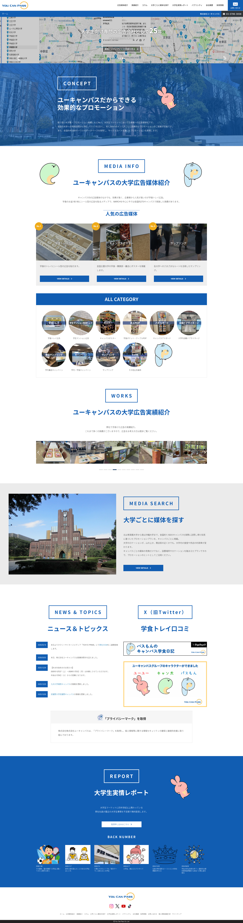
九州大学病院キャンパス (60, 684)
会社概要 (209, 5)
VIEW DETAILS (64, 279)
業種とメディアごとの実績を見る (120, 49)
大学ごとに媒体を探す (160, 5)
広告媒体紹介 (122, 5)
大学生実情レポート (180, 5)
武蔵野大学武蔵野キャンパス (62, 694)
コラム (144, 5)
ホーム (62, 914)
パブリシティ (197, 5)
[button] (18, 50)
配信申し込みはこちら (121, 824)
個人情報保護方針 (165, 914)
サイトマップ (176, 914)
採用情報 (220, 5)
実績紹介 (135, 5)
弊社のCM (103, 645)
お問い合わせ (152, 914)
